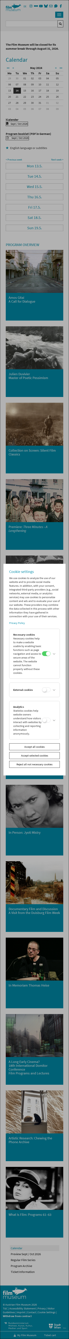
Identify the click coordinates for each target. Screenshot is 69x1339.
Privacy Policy (17, 623)
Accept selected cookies (34, 755)
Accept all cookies (34, 746)
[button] (54, 654)
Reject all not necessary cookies (34, 764)
